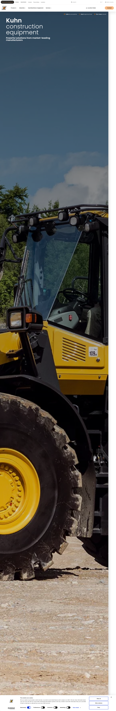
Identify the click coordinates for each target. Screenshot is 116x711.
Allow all (99, 698)
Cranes (17, 2)
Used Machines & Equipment (35, 8)
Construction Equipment (7, 2)
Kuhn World (23, 2)
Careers (30, 2)
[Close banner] (111, 697)
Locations (43, 2)
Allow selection (98, 703)
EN (101, 2)
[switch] (43, 707)
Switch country (109, 2)
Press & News (36, 2)
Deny (98, 707)
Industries (22, 8)
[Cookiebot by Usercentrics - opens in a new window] (11, 708)
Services (48, 8)
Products (13, 8)
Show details (76, 707)
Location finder (92, 8)
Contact (109, 8)
